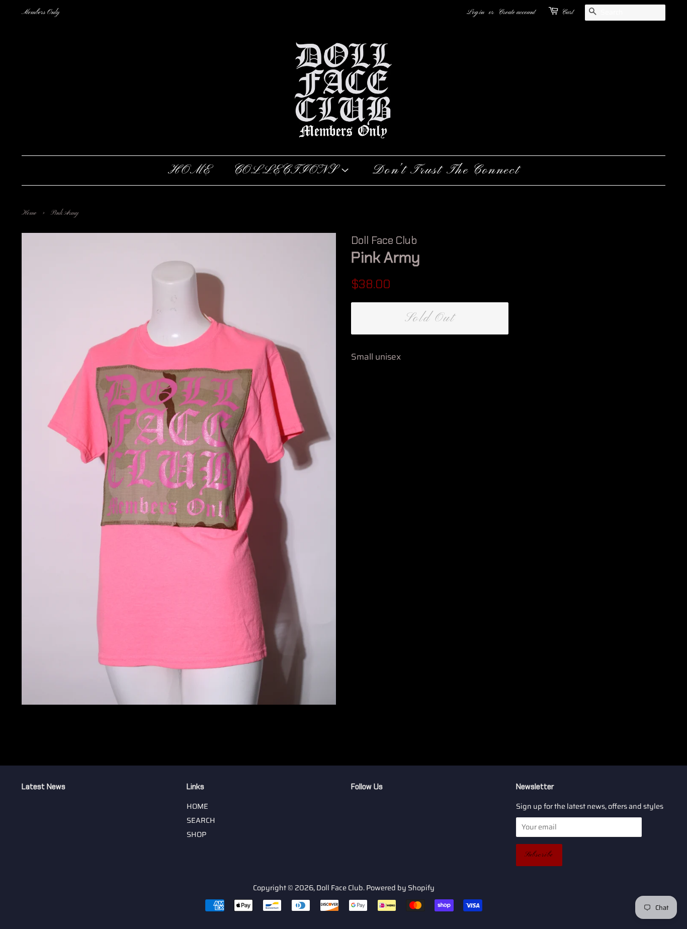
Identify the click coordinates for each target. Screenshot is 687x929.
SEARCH (201, 820)
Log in (475, 12)
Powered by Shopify (400, 887)
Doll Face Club (339, 887)
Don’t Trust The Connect (446, 170)
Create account (516, 12)
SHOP (196, 834)
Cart (567, 12)
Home (29, 213)
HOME (189, 170)
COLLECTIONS (286, 170)
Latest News (43, 787)
